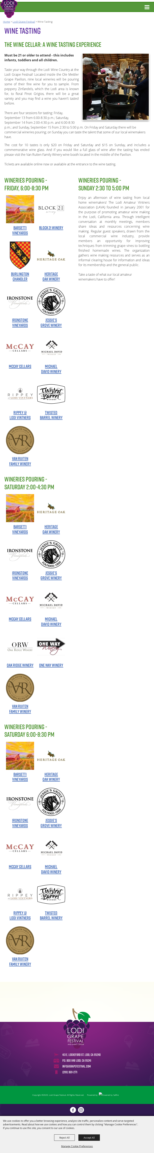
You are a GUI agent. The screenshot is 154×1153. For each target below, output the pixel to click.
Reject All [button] (64, 1137)
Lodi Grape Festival (24, 21)
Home (6, 21)
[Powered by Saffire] (109, 1095)
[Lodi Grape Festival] (8, 9)
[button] (116, 87)
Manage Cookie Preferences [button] (77, 1146)
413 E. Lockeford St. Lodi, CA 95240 (81, 1054)
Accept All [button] (89, 1137)
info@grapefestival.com (76, 1066)
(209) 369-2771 (69, 1072)
